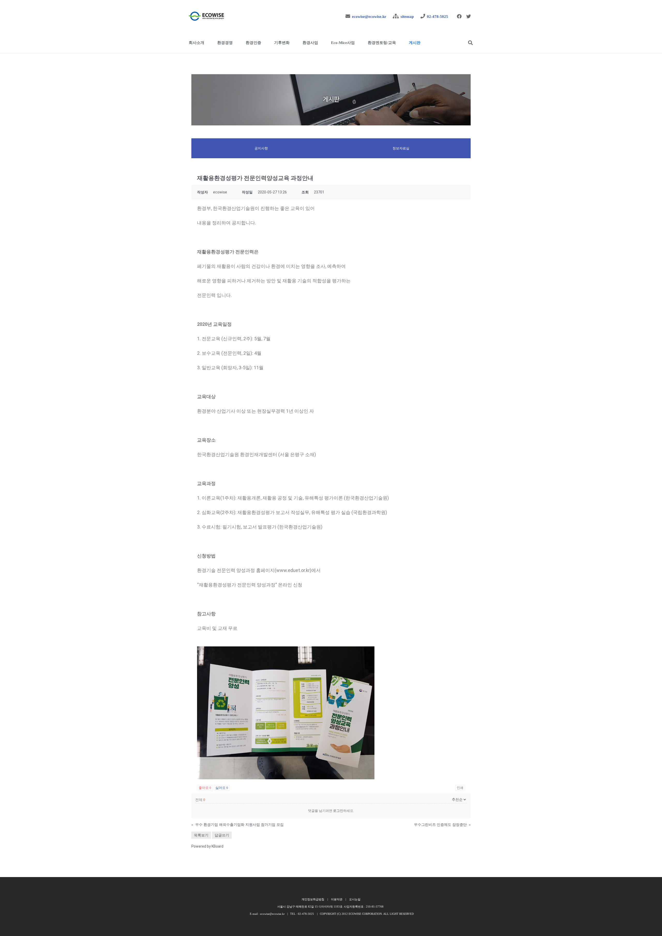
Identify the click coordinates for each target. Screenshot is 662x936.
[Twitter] (468, 16)
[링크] (206, 16)
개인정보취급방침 (313, 899)
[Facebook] (459, 16)
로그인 (338, 811)
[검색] (470, 42)
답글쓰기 (222, 835)
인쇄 (460, 788)
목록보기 (201, 835)
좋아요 (205, 788)
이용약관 (336, 899)
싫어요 (221, 788)
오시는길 (354, 899)
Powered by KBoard (207, 846)
